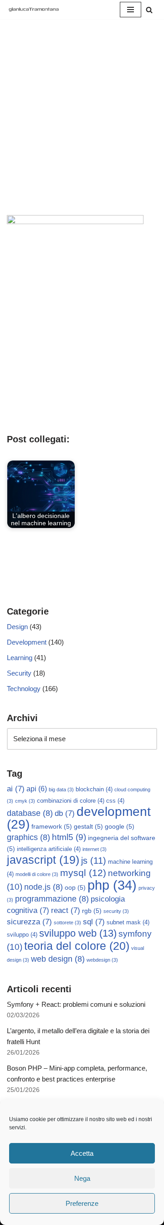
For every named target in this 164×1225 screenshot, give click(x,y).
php (112, 884)
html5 (69, 837)
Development (26, 642)
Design (17, 626)
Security (19, 673)
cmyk (25, 801)
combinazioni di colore (70, 801)
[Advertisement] (82, 128)
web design (58, 959)
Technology (24, 688)
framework (51, 826)
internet (94, 849)
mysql (83, 872)
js (93, 861)
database (30, 813)
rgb (92, 910)
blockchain (94, 789)
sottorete (67, 922)
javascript (43, 860)
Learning (19, 657)
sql (94, 921)
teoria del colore (76, 945)
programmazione (52, 898)
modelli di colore (36, 874)
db (65, 813)
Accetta (82, 1153)
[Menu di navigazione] (130, 9)
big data (61, 789)
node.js (43, 887)
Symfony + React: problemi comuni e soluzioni (76, 1004)
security (116, 911)
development (79, 818)
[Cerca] (149, 9)
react (65, 910)
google (119, 826)
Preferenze (82, 1203)
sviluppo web (78, 933)
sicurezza (29, 921)
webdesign (102, 960)
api (36, 789)
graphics (28, 837)
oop (75, 887)
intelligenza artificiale (49, 849)
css (115, 801)
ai (16, 788)
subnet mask (128, 922)
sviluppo (22, 935)
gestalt (88, 826)
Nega (82, 1178)
